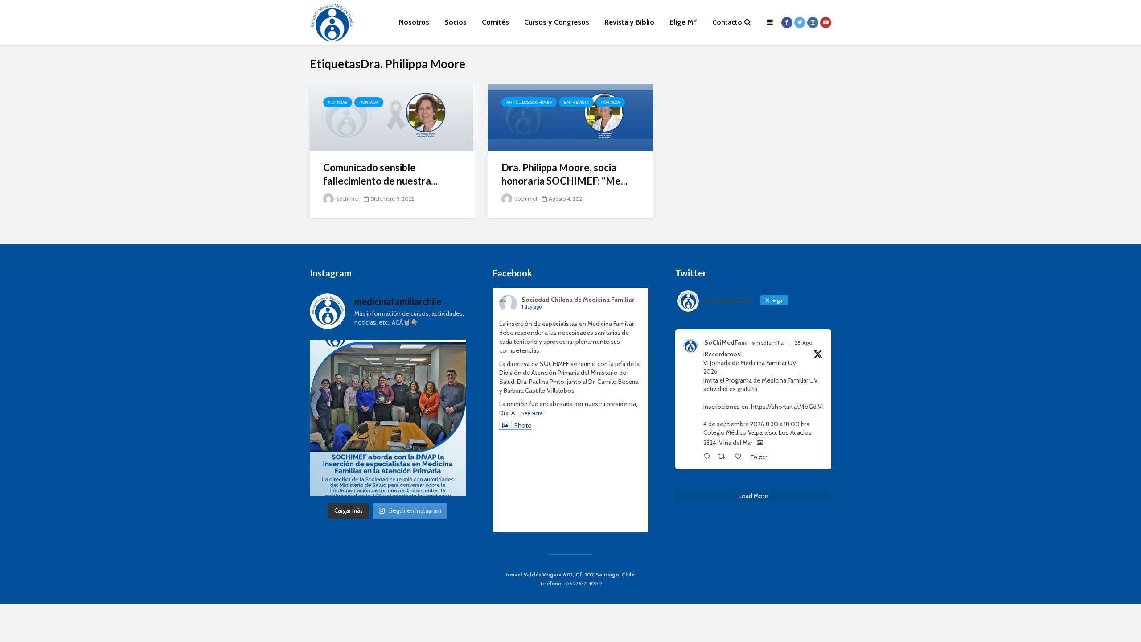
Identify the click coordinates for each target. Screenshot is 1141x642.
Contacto (727, 22)
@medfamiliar (768, 342)
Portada (368, 102)
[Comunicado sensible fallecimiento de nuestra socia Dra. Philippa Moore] (392, 116)
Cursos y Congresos (556, 22)
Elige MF (683, 22)
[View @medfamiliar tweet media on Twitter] (760, 442)
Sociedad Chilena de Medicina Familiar (577, 300)
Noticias (337, 102)
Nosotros (414, 22)
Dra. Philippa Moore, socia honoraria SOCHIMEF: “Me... (564, 174)
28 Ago (803, 342)
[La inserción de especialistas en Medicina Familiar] (388, 418)
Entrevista (576, 102)
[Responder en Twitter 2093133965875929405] (708, 457)
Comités (495, 22)
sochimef (347, 198)
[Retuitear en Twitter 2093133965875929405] (724, 457)
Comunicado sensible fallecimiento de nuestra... (380, 174)
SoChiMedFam (725, 342)
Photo (523, 425)
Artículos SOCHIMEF (529, 102)
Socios (455, 22)
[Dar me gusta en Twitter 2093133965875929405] (740, 457)
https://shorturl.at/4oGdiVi (787, 407)
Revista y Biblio (629, 22)
